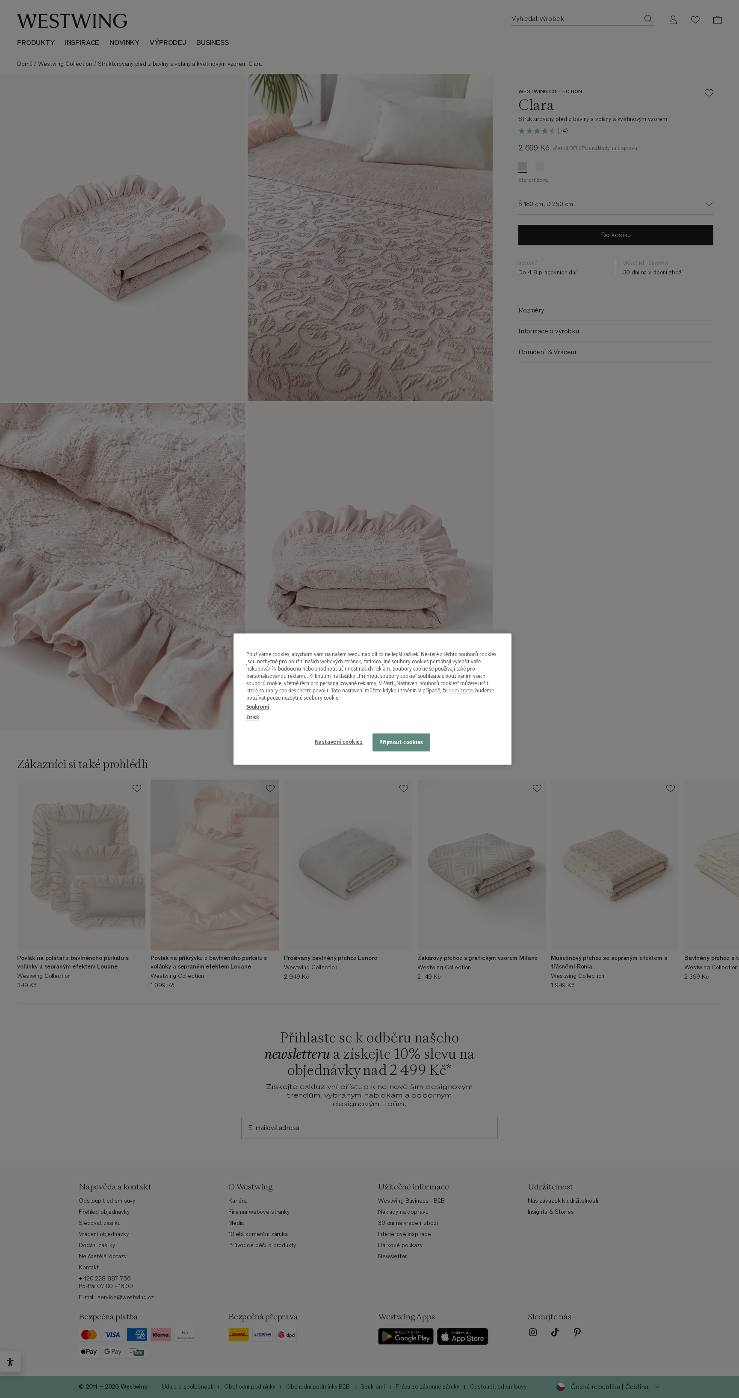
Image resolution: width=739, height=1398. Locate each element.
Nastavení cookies (339, 742)
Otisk (252, 717)
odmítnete (461, 690)
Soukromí (257, 706)
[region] (372, 699)
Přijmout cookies (401, 742)
